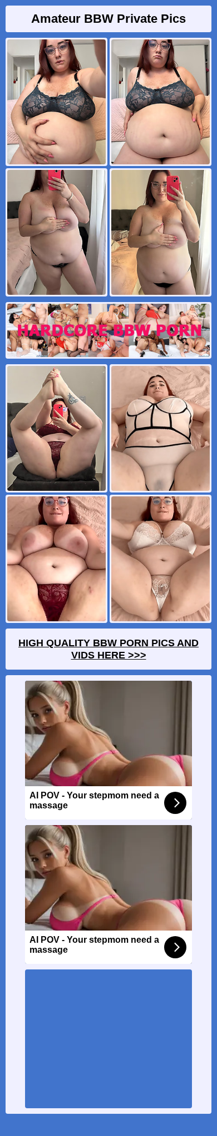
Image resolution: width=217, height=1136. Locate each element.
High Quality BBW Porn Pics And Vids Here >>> (108, 649)
